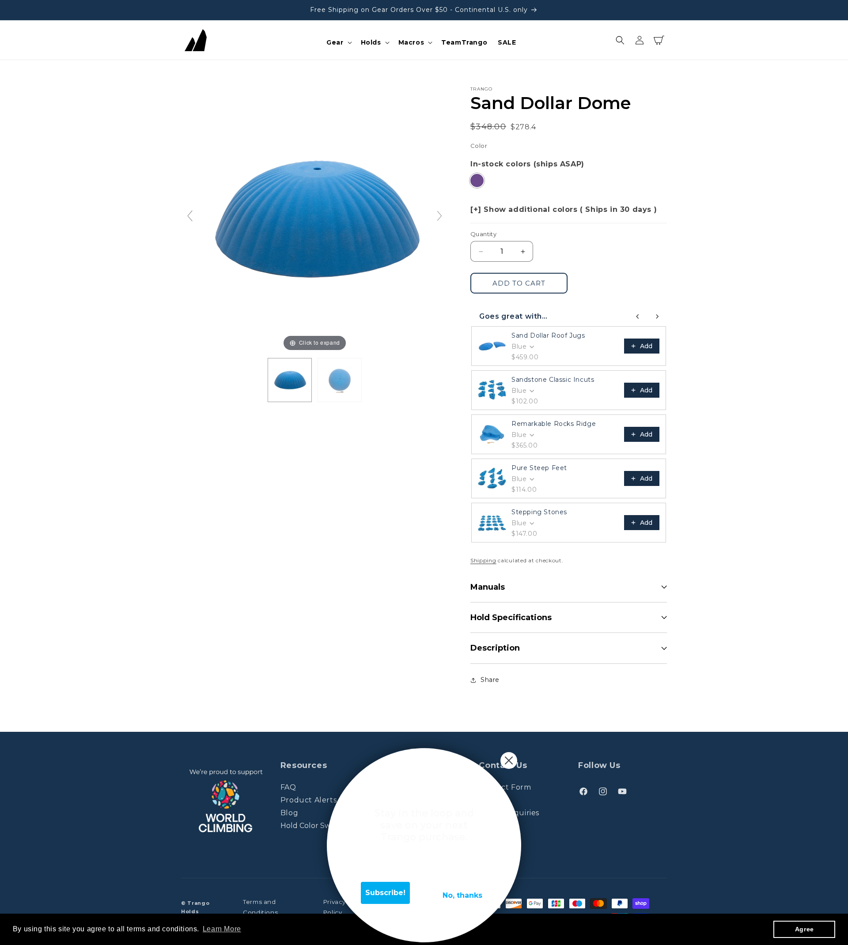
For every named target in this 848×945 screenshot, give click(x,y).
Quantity (483, 233)
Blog (289, 813)
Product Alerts (308, 800)
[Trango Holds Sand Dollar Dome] (290, 380)
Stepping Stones (539, 512)
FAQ (288, 787)
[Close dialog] (509, 754)
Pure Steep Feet (539, 468)
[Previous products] (637, 316)
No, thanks (462, 889)
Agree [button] (804, 929)
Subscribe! (385, 886)
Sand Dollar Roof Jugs (548, 335)
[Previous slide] (190, 216)
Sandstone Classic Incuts (552, 380)
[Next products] (657, 316)
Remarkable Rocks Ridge (553, 424)
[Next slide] (439, 216)
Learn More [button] (222, 929)
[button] (338, 42)
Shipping (483, 560)
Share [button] (490, 680)
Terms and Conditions (260, 907)
